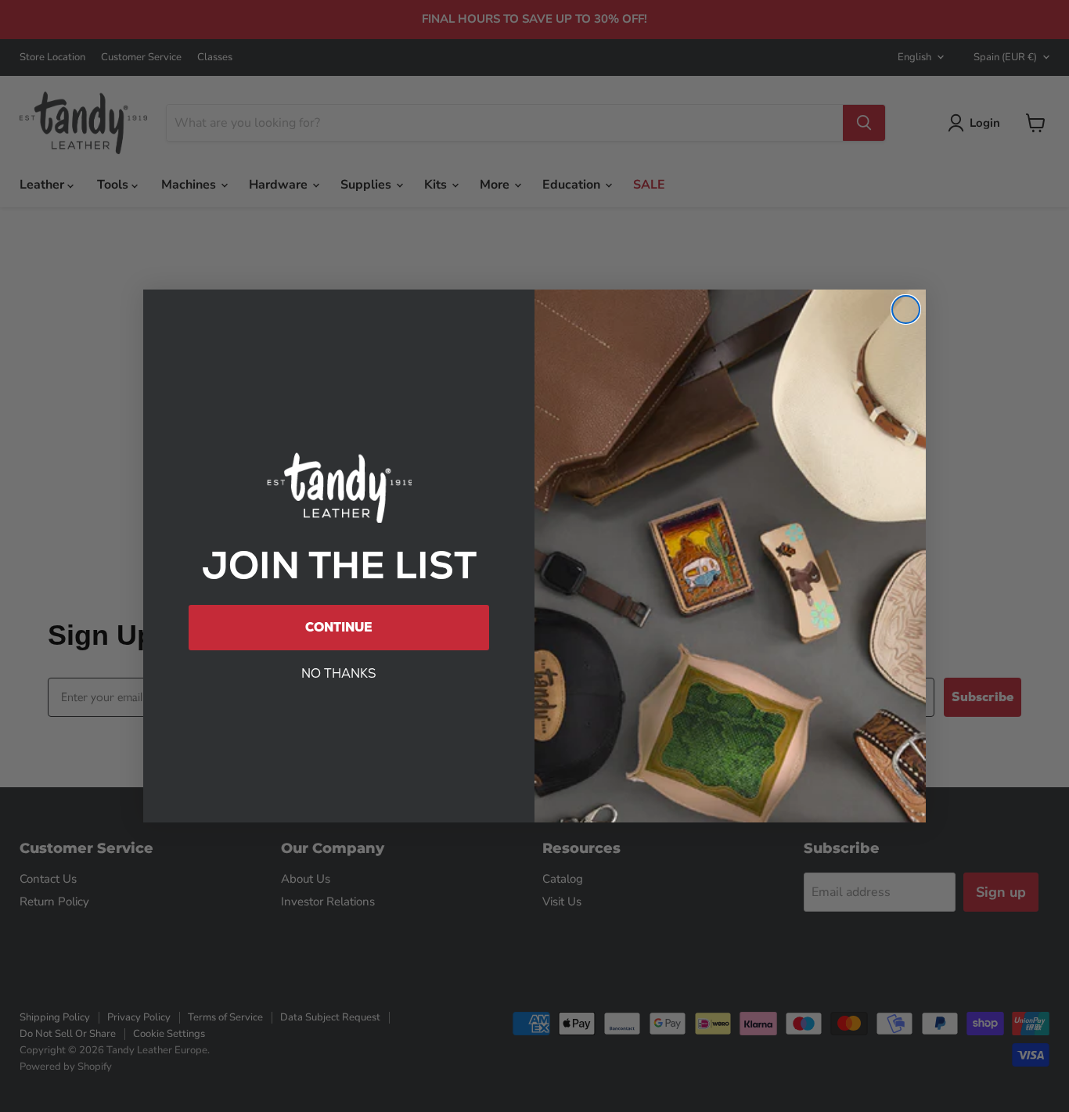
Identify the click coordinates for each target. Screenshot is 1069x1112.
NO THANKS (338, 673)
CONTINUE (339, 627)
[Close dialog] (906, 309)
